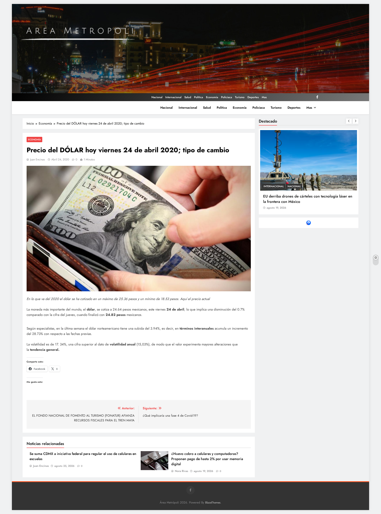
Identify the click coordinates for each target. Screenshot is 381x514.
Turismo (239, 97)
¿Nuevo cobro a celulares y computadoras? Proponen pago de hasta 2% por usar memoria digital (207, 459)
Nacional (156, 97)
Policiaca (226, 97)
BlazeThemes (212, 502)
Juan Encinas (37, 159)
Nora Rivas (181, 471)
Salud (187, 97)
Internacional (173, 97)
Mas (264, 97)
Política (198, 97)
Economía (212, 97)
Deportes (253, 97)
